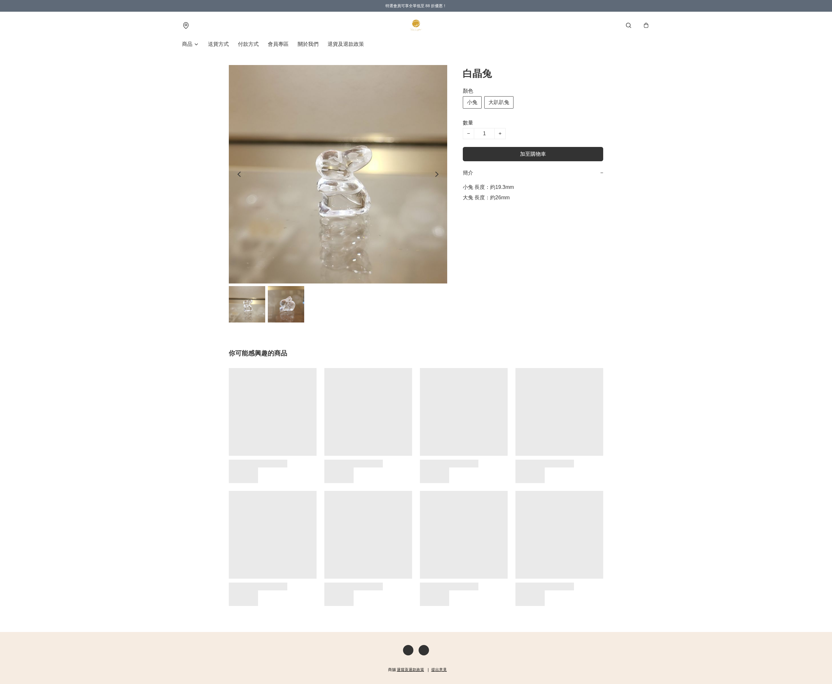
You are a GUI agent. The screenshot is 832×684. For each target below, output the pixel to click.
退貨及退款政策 (346, 44)
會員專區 (278, 44)
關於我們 (308, 44)
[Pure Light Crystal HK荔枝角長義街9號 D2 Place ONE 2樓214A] (416, 25)
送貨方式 (218, 44)
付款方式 (248, 44)
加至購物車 (533, 154)
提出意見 (439, 669)
